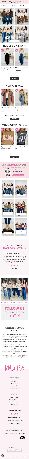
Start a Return (15, 397)
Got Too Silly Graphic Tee (21, 147)
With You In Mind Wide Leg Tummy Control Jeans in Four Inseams (21, 69)
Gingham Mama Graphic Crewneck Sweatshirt (6, 147)
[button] (2, 6)
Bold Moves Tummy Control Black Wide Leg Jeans (7, 68)
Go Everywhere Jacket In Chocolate (6, 108)
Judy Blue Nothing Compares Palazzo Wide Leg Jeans (20, 109)
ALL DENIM (8, 194)
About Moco (14, 383)
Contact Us (14, 381)
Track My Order (14, 404)
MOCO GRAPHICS (8, 213)
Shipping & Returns (14, 399)
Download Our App (14, 402)
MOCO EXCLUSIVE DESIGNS (21, 232)
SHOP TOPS (21, 194)
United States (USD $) (14, 450)
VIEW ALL (14, 78)
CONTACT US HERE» (14, 423)
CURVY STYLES (21, 213)
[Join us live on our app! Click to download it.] (14, 170)
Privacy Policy (14, 386)
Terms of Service (14, 388)
